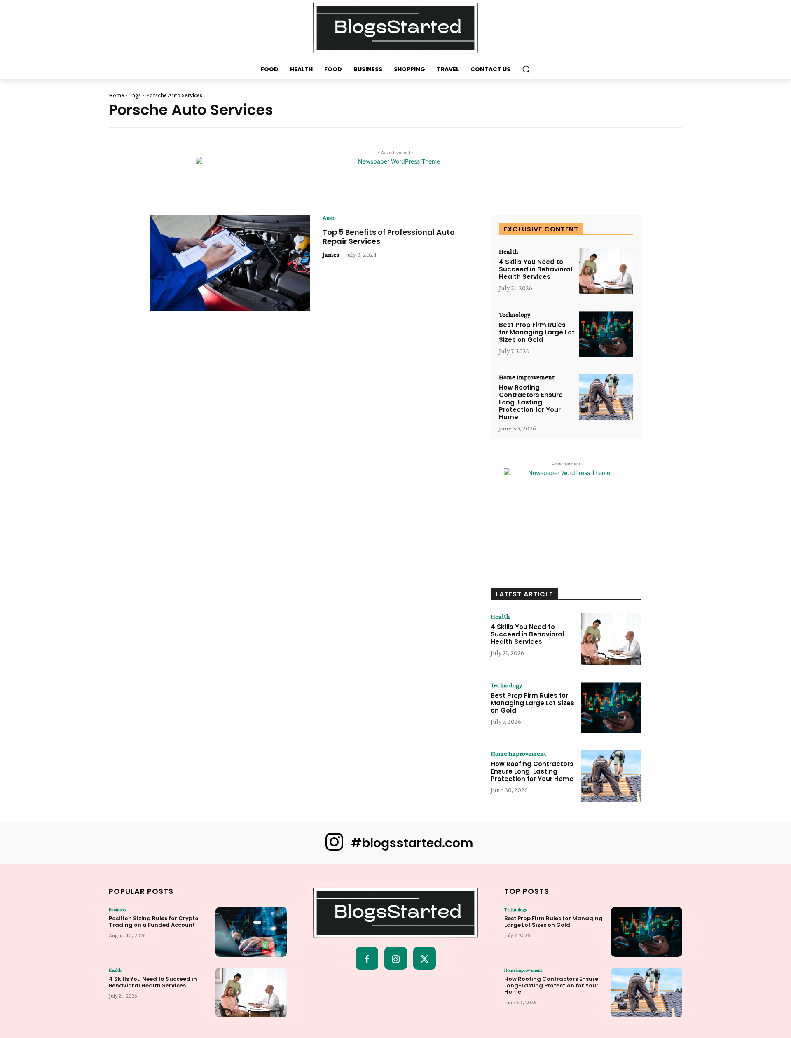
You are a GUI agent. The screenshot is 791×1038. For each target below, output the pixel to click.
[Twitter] (424, 958)
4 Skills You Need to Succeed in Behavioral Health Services (535, 269)
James (331, 254)
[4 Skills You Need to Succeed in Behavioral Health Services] (606, 271)
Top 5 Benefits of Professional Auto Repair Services (389, 236)
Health (508, 251)
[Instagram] (395, 958)
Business (117, 909)
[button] (526, 69)
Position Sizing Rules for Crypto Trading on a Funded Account (154, 921)
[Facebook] (367, 958)
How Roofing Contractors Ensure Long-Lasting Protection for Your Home (531, 402)
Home (116, 95)
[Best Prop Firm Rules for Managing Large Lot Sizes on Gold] (606, 334)
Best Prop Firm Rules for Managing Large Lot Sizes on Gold (537, 332)
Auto (329, 218)
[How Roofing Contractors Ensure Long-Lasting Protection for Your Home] (606, 397)
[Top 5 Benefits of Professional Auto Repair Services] (230, 263)
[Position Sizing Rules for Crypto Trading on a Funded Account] (251, 932)
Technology (514, 314)
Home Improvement (527, 377)
